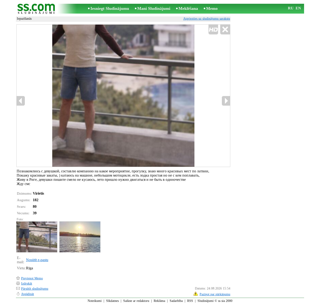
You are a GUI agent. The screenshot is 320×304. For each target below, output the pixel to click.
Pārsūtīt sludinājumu (34, 288)
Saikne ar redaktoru (136, 301)
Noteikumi (95, 301)
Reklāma (159, 301)
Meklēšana (188, 8)
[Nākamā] (226, 101)
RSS (190, 301)
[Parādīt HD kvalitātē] (123, 95)
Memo (212, 8)
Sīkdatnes (112, 301)
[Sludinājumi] (37, 9)
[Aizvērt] (225, 30)
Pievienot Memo (32, 278)
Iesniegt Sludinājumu (109, 8)
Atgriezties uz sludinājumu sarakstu (206, 18)
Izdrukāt (26, 283)
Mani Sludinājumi (153, 8)
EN (298, 8)
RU (291, 8)
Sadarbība (176, 301)
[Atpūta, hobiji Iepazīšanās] (36, 236)
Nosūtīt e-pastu (37, 260)
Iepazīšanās (24, 18)
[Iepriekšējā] (21, 101)
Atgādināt (27, 294)
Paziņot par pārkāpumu (215, 294)
